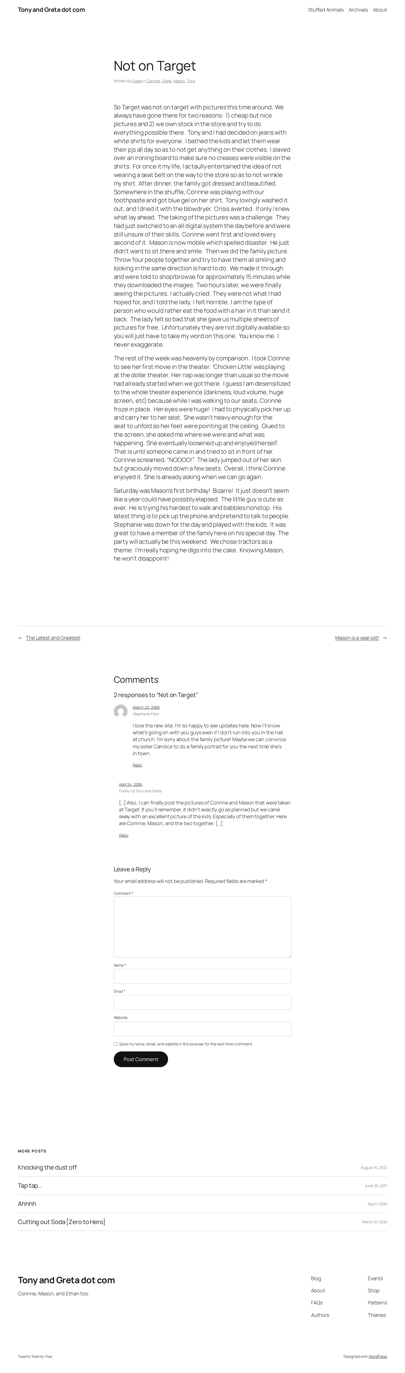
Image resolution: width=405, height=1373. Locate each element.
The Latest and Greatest (53, 637)
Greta (137, 80)
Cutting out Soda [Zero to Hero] (62, 1222)
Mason (179, 80)
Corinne (153, 80)
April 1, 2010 (377, 1203)
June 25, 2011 (376, 1185)
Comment (123, 893)
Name (120, 965)
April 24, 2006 (131, 784)
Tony (191, 80)
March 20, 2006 (146, 707)
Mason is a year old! (357, 637)
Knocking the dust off (47, 1167)
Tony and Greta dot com (51, 10)
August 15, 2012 (374, 1167)
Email (119, 991)
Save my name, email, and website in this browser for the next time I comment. (186, 1043)
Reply (137, 765)
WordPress (378, 1356)
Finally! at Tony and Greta (140, 790)
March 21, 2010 (374, 1221)
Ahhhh (27, 1203)
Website (121, 1017)
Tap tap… (30, 1185)
